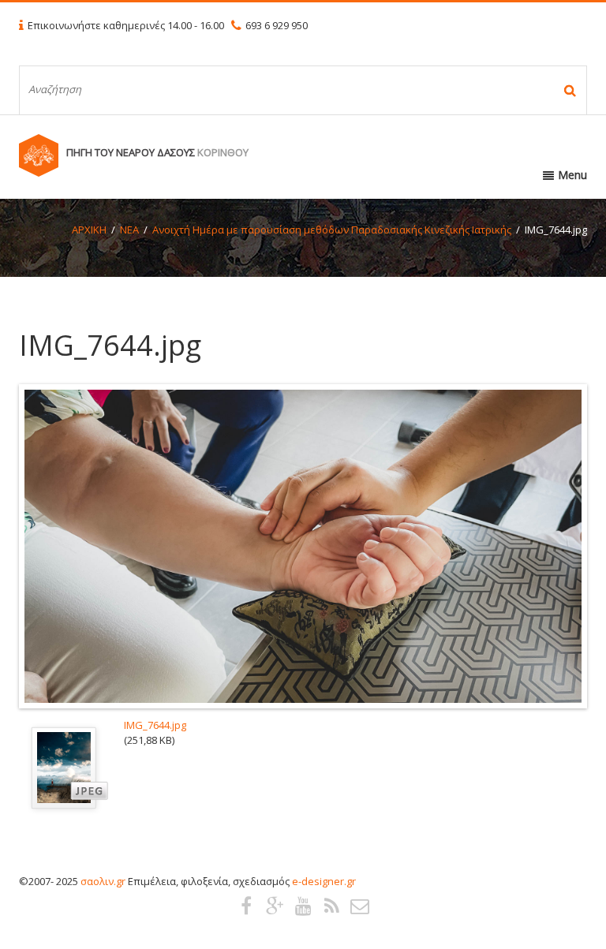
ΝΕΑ (129, 229)
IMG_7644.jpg (155, 725)
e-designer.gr (324, 881)
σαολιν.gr (102, 881)
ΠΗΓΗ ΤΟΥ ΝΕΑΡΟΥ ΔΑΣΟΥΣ (157, 152)
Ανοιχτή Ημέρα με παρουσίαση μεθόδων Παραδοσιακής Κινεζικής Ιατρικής (331, 229)
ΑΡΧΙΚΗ (89, 229)
